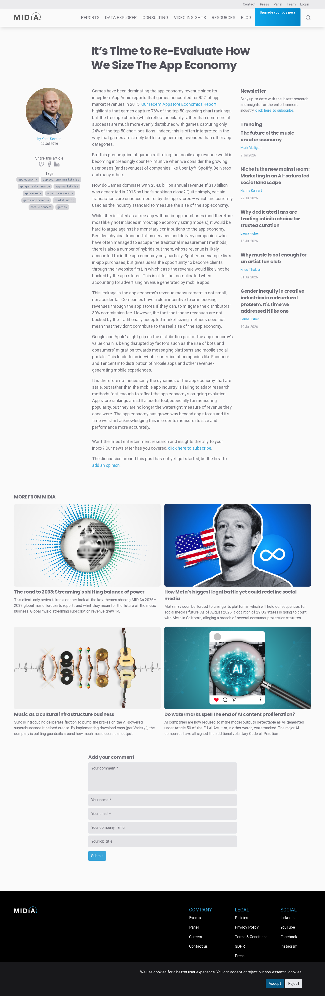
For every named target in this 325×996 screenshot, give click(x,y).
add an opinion (106, 465)
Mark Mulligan (251, 148)
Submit (97, 856)
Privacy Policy (247, 927)
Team (291, 4)
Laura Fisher (250, 233)
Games (62, 207)
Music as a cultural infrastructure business (64, 714)
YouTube (288, 927)
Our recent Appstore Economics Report (179, 104)
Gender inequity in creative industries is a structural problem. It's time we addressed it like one (272, 301)
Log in (304, 4)
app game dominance (35, 186)
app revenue (33, 193)
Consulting (155, 17)
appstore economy (60, 193)
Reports (90, 17)
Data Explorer (121, 17)
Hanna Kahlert (251, 190)
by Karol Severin (49, 139)
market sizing (64, 200)
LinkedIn (288, 918)
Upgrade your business (278, 12)
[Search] (308, 21)
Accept (275, 983)
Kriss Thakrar (251, 270)
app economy (27, 179)
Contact (249, 4)
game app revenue (36, 200)
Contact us (198, 946)
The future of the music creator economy (267, 136)
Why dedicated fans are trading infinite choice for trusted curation (270, 219)
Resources (223, 17)
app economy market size (61, 179)
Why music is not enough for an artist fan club (274, 258)
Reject (293, 983)
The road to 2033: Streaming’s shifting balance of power (79, 592)
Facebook (289, 937)
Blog (246, 17)
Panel (278, 4)
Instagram (289, 946)
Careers (195, 937)
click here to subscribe (189, 448)
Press (264, 4)
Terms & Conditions (251, 937)
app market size (66, 186)
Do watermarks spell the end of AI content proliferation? (229, 714)
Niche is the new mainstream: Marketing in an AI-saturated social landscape (275, 176)
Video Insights (190, 17)
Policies (241, 918)
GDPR (240, 946)
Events (195, 918)
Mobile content (40, 207)
